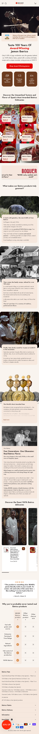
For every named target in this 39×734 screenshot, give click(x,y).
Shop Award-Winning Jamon (20, 66)
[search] (6, 3)
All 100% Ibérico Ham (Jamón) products (12, 700)
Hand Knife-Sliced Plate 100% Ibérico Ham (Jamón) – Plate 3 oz (19, 676)
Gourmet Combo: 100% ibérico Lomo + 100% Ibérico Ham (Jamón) (19, 694)
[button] (6, 724)
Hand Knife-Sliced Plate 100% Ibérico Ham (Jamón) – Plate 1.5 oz (19, 681)
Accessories (5, 697)
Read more (6, 420)
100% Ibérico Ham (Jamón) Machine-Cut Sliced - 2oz (16, 679)
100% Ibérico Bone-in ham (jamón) (11, 684)
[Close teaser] (12, 719)
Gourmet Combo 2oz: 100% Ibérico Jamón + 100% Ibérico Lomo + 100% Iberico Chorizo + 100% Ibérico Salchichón (19, 691)
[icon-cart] (35, 3)
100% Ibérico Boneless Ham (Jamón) (11, 687)
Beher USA (16, 730)
